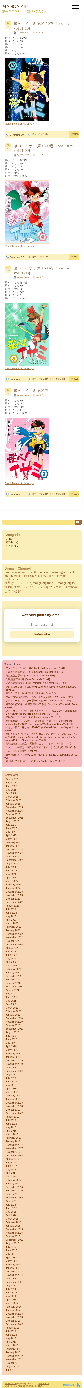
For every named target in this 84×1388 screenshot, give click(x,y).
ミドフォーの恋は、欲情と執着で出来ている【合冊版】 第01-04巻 (41, 747)
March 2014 (12, 1303)
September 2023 (14, 902)
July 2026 (11, 782)
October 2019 (13, 1067)
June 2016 (11, 1208)
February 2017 (13, 1180)
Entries (8, 1386)
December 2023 (14, 891)
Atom (20, 1386)
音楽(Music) (12, 542)
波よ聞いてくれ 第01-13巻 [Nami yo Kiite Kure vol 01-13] (36, 761)
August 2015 (12, 1243)
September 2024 (14, 860)
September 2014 (14, 1282)
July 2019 (11, 1078)
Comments (32, 1386)
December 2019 (14, 1060)
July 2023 (11, 909)
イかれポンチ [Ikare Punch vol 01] (23, 751)
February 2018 (13, 1138)
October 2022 (13, 941)
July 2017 (11, 1162)
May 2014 (11, 1296)
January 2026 (13, 803)
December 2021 (14, 976)
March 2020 (12, 1050)
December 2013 (14, 1313)
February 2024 (13, 884)
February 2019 (13, 1095)
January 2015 (13, 1268)
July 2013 (11, 1331)
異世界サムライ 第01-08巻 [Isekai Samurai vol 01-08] (34, 717)
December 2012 (14, 1356)
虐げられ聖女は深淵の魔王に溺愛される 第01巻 (31, 693)
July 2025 (11, 825)
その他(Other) (13, 546)
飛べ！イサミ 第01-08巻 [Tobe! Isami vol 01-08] (43, 270)
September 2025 (14, 818)
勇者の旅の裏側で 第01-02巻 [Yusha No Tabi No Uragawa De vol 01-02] (41, 756)
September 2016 (14, 1197)
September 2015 (14, 1240)
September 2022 (14, 944)
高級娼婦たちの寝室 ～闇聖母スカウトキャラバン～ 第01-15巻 (39, 743)
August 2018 (12, 1116)
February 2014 (13, 1306)
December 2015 (14, 1229)
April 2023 (11, 919)
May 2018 (11, 1127)
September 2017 (14, 1155)
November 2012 (14, 1359)
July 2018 (11, 1120)
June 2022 (11, 955)
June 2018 (11, 1123)
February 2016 (13, 1222)
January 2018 (13, 1141)
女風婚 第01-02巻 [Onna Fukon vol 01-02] (28, 679)
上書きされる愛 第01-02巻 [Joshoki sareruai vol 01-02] (35, 672)
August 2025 (12, 821)
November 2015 (14, 1232)
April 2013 (11, 1342)
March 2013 (12, 1345)
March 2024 (12, 881)
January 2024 (13, 888)
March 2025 (12, 839)
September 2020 (14, 1029)
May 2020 (11, 1043)
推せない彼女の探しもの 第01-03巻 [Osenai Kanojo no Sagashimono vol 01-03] (41, 729)
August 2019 (12, 1074)
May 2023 (11, 916)
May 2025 (11, 832)
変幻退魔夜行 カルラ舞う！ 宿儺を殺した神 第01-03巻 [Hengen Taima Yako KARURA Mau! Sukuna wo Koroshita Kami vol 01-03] (39, 722)
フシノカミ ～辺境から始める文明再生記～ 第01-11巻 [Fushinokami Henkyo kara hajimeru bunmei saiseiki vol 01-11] (40, 712)
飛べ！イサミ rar (40, 379)
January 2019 (13, 1099)
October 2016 (13, 1194)
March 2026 (12, 796)
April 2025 (11, 835)
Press (46, 1383)
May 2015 (11, 1254)
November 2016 (14, 1190)
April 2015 (11, 1257)
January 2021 (13, 1014)
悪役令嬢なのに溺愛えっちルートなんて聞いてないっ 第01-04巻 (39, 697)
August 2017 (12, 1159)
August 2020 (12, 1032)
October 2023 (13, 898)
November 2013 (14, 1317)
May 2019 (11, 1085)
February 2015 (13, 1264)
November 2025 (14, 810)
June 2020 (11, 1039)
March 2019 (12, 1092)
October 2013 (13, 1320)
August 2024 (12, 863)
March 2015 (12, 1261)
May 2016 (11, 1211)
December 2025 (14, 807)
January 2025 (13, 846)
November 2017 (14, 1148)
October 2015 (13, 1236)
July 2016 (11, 1204)
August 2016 (12, 1201)
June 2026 (11, 786)
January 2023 (13, 930)
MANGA (39, 32)
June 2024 (11, 870)
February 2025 (13, 842)
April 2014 (11, 1299)
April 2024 (11, 877)
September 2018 (14, 1113)
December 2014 (14, 1271)
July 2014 (11, 1289)
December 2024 (14, 849)
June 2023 (11, 912)
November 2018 (14, 1106)
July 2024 (11, 867)
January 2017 (13, 1183)
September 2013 (14, 1324)
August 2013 (12, 1327)
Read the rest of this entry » (19, 124)
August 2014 (12, 1285)
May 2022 (11, 958)
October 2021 (13, 983)
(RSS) (15, 1386)
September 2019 (14, 1071)
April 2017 (11, 1173)
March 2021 (12, 1007)
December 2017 (14, 1145)
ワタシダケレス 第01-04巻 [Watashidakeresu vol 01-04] (35, 668)
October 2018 (13, 1109)
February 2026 (13, 800)
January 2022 (13, 972)
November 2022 (14, 937)
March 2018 (12, 1134)
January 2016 (13, 1225)
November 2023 (14, 895)
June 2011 (11, 1370)
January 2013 (13, 1352)
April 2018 (11, 1131)
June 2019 (11, 1081)
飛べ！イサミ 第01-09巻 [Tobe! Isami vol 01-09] (43, 148)
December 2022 (14, 934)
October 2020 (13, 1025)
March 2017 (12, 1176)
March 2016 (12, 1218)
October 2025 (13, 814)
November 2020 (14, 1021)
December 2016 (14, 1187)
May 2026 (11, 789)
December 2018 (14, 1102)
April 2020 (11, 1046)
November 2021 (14, 979)
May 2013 (11, 1338)
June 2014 (11, 1292)
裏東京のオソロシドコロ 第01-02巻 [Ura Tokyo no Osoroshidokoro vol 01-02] (40, 688)
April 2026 (11, 793)
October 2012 (13, 1363)
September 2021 (14, 986)
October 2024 (13, 856)
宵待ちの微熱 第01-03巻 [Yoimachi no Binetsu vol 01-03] (36, 683)
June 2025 (11, 828)
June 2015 (11, 1250)
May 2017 (11, 1169)
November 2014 (14, 1275)
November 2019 (14, 1064)
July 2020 (11, 1036)
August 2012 (12, 1366)
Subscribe (42, 634)
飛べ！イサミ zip (40, 134)
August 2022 (12, 948)
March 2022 (12, 965)
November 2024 (14, 853)
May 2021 (11, 1000)
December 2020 (14, 1018)
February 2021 (13, 1011)
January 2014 (13, 1310)
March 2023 (12, 923)
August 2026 (12, 779)
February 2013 (13, 1349)
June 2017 (11, 1166)
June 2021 (11, 997)
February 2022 (13, 969)
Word (41, 1383)
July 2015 (11, 1247)
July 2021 (11, 993)
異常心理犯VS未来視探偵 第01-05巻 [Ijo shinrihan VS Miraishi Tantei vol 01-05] (41, 706)
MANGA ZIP (11, 1383)
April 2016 (11, 1215)
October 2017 (13, 1152)
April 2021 (11, 1004)
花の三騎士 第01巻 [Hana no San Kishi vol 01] (30, 675)
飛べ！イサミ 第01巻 (31, 390)
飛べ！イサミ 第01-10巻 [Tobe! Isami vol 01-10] (43, 25)
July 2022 (11, 951)
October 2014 (13, 1278)
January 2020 (13, 1057)
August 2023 (12, 905)
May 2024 (11, 874)
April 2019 (11, 1088)
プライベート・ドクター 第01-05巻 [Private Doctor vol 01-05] (38, 700)
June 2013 (11, 1334)
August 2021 (12, 990)
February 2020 (13, 1053)
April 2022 (11, 962)
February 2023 (13, 927)
